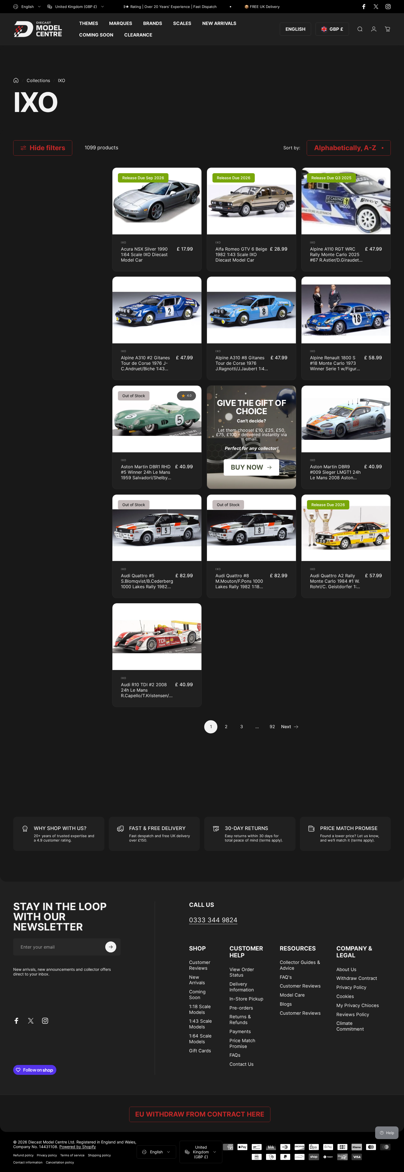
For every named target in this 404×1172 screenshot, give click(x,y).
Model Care (292, 995)
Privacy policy (47, 1155)
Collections (38, 80)
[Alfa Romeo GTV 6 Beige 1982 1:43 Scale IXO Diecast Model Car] (251, 201)
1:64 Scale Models (200, 1038)
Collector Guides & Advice (300, 965)
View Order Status (241, 972)
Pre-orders (241, 1008)
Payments (240, 1031)
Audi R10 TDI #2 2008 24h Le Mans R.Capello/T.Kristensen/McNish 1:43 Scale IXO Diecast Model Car (152, 695)
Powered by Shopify (77, 1146)
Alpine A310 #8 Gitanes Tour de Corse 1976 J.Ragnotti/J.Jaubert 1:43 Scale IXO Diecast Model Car (241, 368)
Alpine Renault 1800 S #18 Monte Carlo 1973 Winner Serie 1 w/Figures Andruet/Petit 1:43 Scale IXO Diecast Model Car (335, 368)
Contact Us (241, 1064)
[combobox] (27, 6)
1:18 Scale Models (200, 1009)
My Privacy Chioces (357, 1005)
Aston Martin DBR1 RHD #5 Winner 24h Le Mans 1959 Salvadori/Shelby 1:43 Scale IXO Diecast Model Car (146, 477)
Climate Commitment (350, 1026)
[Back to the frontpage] (16, 80)
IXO (123, 242)
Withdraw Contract (356, 978)
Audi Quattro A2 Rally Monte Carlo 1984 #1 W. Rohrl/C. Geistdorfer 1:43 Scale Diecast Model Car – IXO (336, 586)
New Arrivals (197, 980)
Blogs (286, 1004)
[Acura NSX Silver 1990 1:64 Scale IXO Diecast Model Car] (156, 201)
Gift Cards (200, 1050)
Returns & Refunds (240, 1019)
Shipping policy (99, 1155)
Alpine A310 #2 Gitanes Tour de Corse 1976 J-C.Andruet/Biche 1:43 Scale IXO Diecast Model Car (146, 368)
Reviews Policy (352, 1014)
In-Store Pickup (246, 999)
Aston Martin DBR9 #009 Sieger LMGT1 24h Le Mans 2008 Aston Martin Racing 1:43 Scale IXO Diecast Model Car (335, 477)
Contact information (28, 1162)
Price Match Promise (242, 1043)
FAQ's (286, 977)
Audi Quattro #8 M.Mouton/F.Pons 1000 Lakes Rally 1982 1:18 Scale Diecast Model (239, 584)
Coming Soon (197, 994)
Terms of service (72, 1155)
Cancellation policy (60, 1162)
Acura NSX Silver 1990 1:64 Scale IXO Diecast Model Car (144, 254)
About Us (346, 969)
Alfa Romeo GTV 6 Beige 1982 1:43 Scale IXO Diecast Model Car (241, 254)
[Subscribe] (110, 946)
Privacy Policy (351, 987)
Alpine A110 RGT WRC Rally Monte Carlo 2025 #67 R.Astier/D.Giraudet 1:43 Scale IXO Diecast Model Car (334, 260)
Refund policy (23, 1155)
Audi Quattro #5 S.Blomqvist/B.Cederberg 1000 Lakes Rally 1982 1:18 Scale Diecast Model (147, 584)
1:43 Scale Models (200, 1024)
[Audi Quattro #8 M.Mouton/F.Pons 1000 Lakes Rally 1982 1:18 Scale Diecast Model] (251, 528)
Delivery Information (241, 986)
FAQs (234, 1055)
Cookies (345, 996)
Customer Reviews (199, 965)
